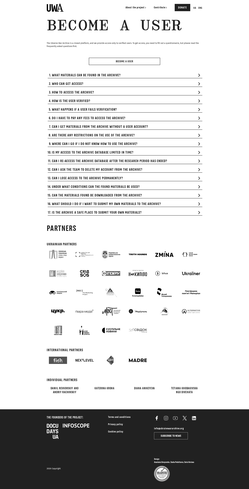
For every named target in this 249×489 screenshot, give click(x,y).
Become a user (124, 61)
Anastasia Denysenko (162, 462)
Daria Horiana (189, 462)
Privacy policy (115, 424)
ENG (200, 7)
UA (194, 7)
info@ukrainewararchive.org (169, 428)
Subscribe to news (171, 436)
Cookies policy (115, 431)
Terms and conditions (119, 417)
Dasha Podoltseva (177, 462)
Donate (182, 7)
